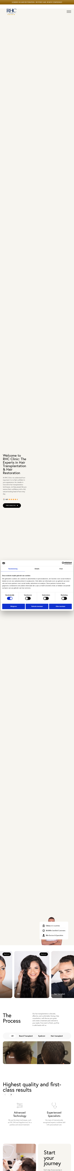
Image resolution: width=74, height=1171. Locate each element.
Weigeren (13, 606)
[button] (8, 1052)
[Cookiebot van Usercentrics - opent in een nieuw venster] (63, 563)
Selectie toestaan (37, 606)
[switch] (28, 598)
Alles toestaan (60, 606)
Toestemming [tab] (12, 569)
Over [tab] (61, 569)
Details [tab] (37, 569)
